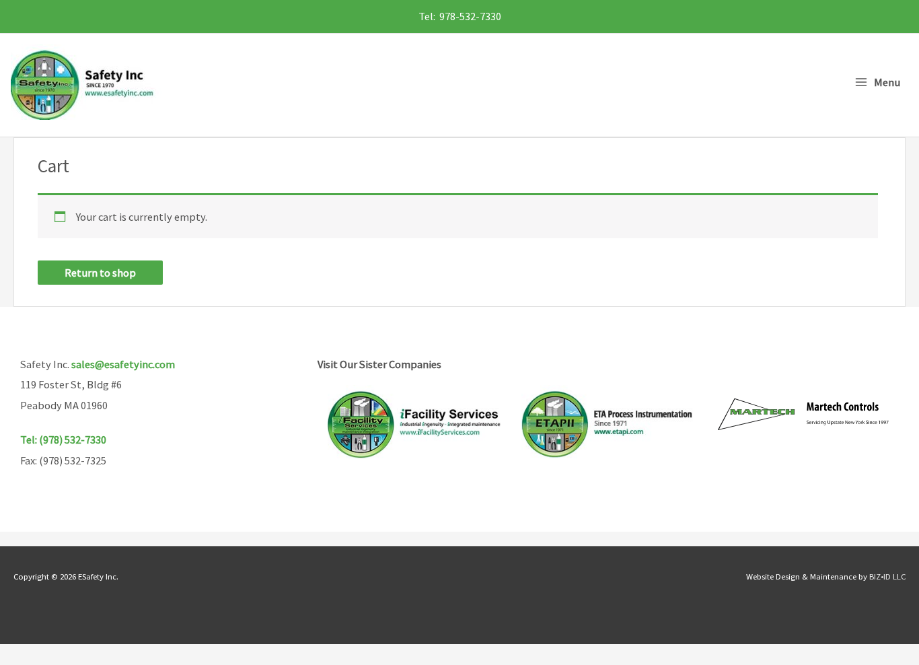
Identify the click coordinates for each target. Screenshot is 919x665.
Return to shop (100, 272)
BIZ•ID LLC (887, 576)
